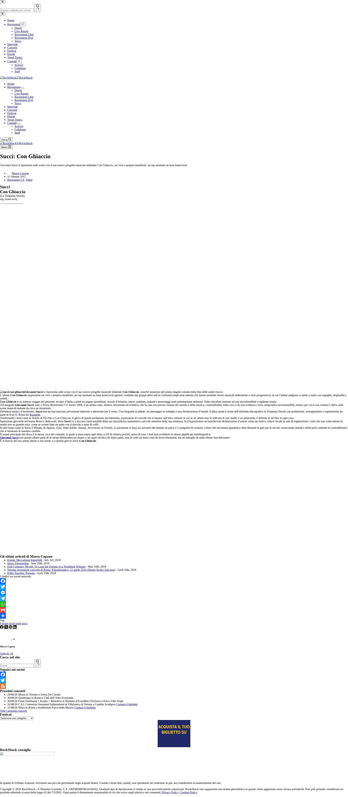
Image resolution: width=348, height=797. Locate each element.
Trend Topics (14, 119)
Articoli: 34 (6, 653)
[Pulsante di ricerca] (37, 663)
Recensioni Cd (15, 179)
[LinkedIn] (15, 627)
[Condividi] (174, 616)
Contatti (11, 122)
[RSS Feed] (174, 686)
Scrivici (18, 126)
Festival (11, 113)
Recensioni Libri (24, 96)
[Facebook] (174, 581)
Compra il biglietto (127, 704)
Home (10, 83)
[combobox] (17, 666)
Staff (17, 132)
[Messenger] (174, 592)
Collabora (20, 129)
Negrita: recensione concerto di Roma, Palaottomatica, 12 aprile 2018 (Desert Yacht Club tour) (61, 569)
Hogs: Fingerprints (18, 563)
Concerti (12, 109)
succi (24, 623)
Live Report (21, 93)
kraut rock (7, 623)
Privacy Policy (170, 792)
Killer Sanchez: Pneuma (21, 573)
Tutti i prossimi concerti (13, 710)
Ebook (11, 116)
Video (29, 179)
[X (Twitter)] (6, 627)
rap (17, 623)
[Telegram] (174, 598)
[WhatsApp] (174, 604)
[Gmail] (174, 610)
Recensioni (13, 87)
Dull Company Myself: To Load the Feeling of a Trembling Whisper (46, 566)
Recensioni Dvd (23, 100)
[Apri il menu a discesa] (22, 88)
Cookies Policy (188, 792)
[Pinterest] (11, 627)
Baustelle (35, 414)
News (17, 103)
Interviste (12, 106)
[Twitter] (174, 587)
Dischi (18, 90)
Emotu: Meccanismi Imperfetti (24, 560)
